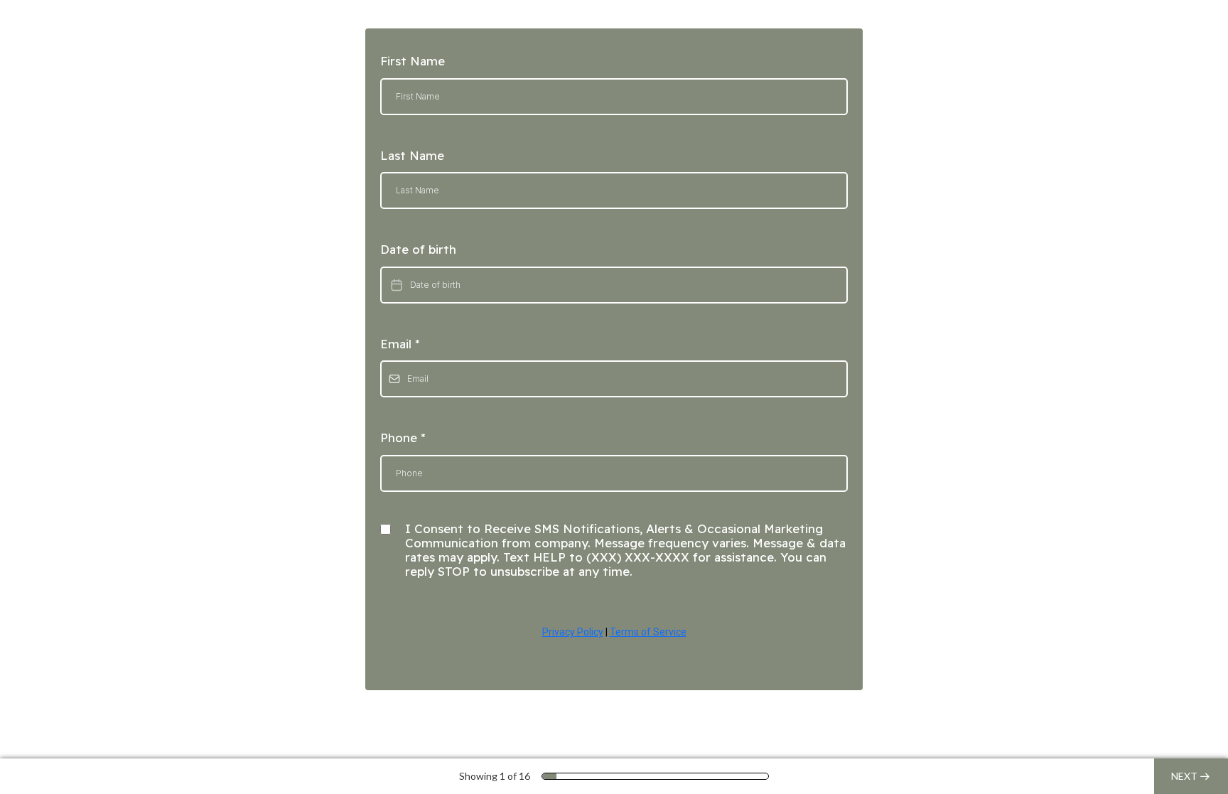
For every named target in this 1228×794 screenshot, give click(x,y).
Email (400, 343)
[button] (1191, 776)
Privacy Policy (572, 632)
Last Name (412, 155)
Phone (403, 437)
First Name (412, 60)
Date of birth (418, 249)
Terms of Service (648, 632)
